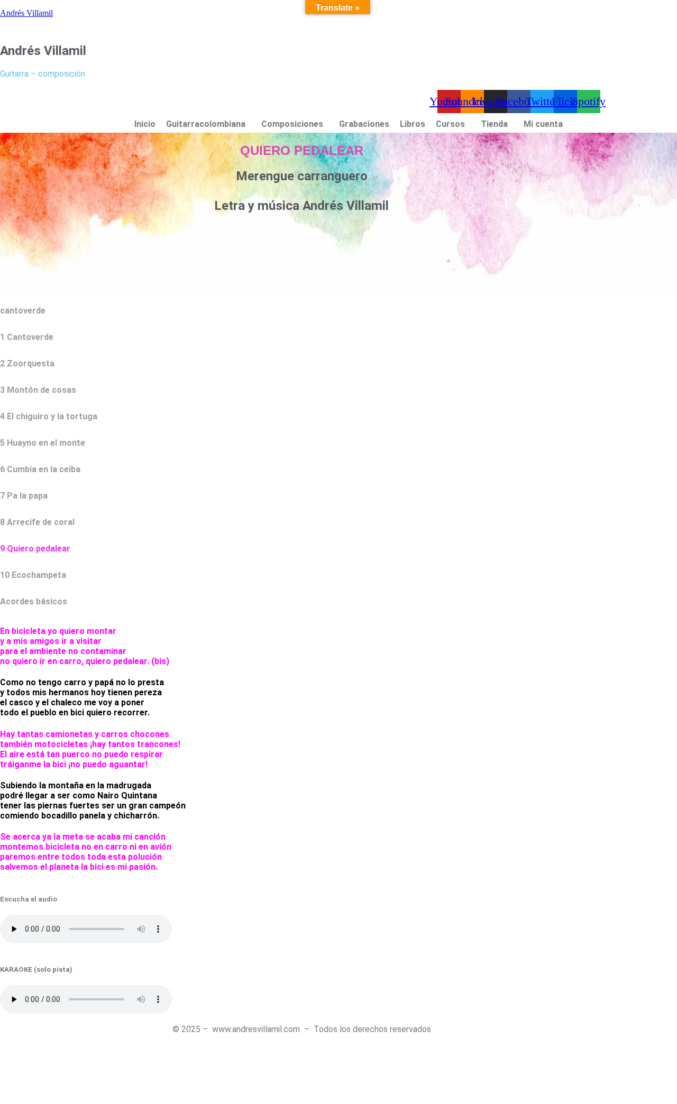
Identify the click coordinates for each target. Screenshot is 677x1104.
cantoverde (22, 311)
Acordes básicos (33, 601)
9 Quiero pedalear (35, 549)
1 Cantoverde (26, 337)
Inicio (144, 124)
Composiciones (292, 124)
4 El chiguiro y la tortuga (48, 416)
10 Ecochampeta (33, 575)
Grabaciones (364, 124)
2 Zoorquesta (27, 363)
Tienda (494, 124)
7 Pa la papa (24, 496)
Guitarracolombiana (205, 124)
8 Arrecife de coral (37, 522)
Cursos (450, 124)
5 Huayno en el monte (42, 443)
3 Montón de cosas (38, 390)
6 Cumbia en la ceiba (40, 469)
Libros (412, 124)
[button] (208, 124)
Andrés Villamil (26, 12)
